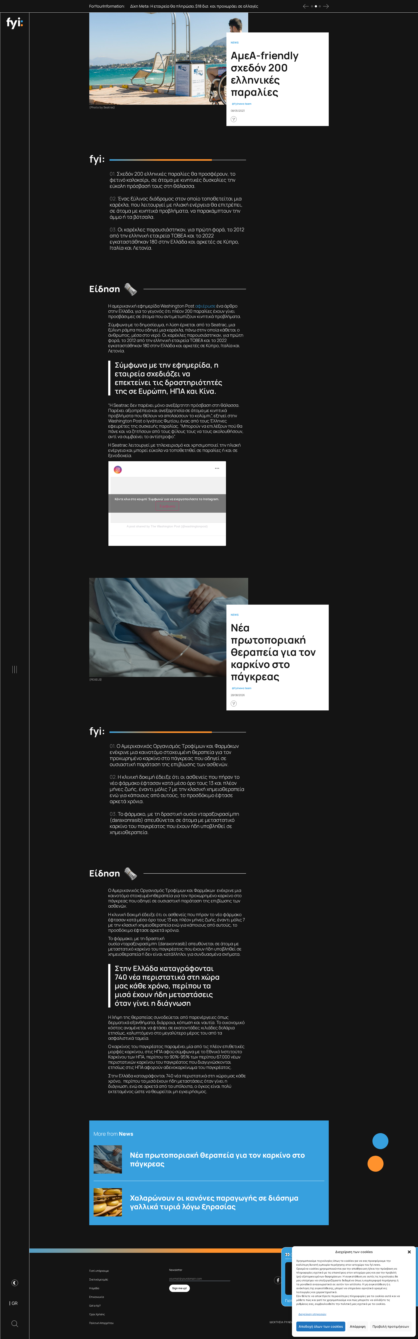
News (235, 42)
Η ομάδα (94, 1288)
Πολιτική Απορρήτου (101, 1323)
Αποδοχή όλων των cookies (321, 1326)
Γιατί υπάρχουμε (99, 1271)
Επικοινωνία (96, 1297)
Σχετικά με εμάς (98, 1279)
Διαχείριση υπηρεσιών (312, 1314)
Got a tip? (95, 1305)
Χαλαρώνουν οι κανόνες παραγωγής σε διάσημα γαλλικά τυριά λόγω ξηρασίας (214, 1202)
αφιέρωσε (205, 306)
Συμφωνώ (167, 506)
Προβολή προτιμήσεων (390, 1326)
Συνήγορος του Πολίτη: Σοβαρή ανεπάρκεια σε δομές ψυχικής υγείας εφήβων (200, 6)
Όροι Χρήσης (97, 1314)
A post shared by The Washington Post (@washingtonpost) (167, 526)
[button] (409, 1252)
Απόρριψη (358, 1326)
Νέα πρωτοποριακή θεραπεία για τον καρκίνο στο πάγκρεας (217, 1159)
